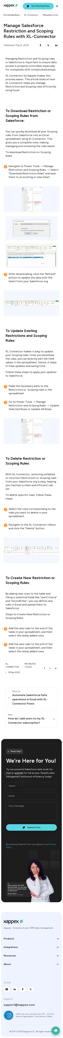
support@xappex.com (19, 1005)
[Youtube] (7, 989)
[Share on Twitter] (48, 45)
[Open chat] (55, 1030)
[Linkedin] (15, 989)
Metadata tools (50, 15)
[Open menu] (57, 6)
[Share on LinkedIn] (56, 45)
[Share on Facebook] (40, 45)
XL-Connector (31, 15)
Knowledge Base (12, 15)
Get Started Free (40, 6)
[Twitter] (31, 989)
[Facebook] (23, 989)
